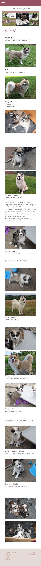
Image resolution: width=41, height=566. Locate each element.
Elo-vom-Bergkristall (20, 8)
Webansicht (32, 554)
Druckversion (12, 552)
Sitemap (7, 554)
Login (34, 552)
